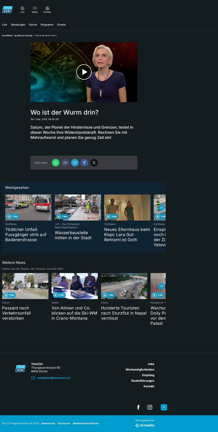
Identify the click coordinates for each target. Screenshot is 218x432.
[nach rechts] (161, 207)
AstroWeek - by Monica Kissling (17, 35)
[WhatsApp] (56, 162)
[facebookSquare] (138, 407)
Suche (33, 24)
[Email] (75, 162)
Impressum (64, 423)
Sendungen (18, 24)
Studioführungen (142, 380)
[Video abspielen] (83, 72)
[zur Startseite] (7, 9)
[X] (94, 162)
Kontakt (149, 386)
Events (61, 24)
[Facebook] (84, 162)
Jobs (151, 364)
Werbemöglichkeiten (140, 369)
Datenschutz (48, 423)
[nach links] (6, 207)
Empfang (148, 375)
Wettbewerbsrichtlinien (86, 423)
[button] (65, 162)
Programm (47, 24)
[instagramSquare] (150, 407)
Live (4, 24)
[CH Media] (144, 425)
